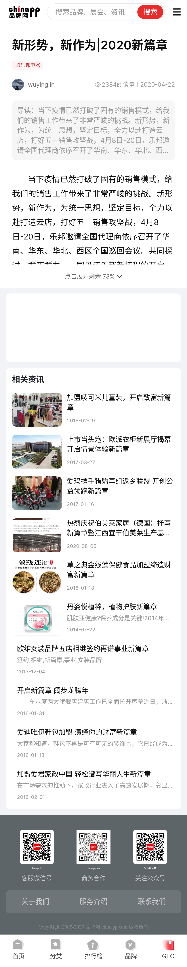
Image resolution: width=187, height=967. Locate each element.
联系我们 (152, 901)
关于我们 (35, 901)
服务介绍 (93, 901)
